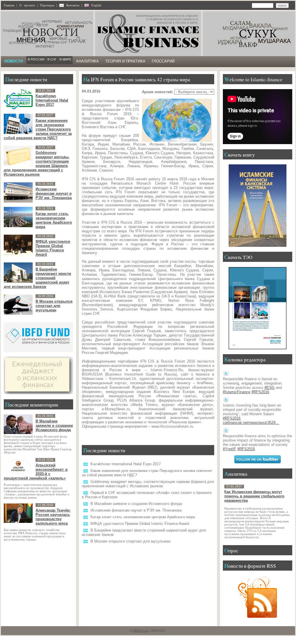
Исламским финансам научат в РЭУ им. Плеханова (136, 510)
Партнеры (47, 5)
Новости (13, 61)
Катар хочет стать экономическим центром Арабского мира (142, 517)
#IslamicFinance (236, 392)
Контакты (72, 5)
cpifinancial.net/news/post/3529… (251, 422)
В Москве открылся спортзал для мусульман (130, 541)
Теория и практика (125, 61)
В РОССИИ (36, 59)
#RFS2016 (260, 392)
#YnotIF (229, 449)
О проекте (27, 5)
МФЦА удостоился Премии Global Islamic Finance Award (139, 523)
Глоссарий (163, 61)
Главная (9, 5)
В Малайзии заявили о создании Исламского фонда (136, 503)
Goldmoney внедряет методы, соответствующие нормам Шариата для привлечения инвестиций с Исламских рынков (148, 483)
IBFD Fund (140, 630)
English (96, 5)
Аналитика (87, 61)
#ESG (269, 387)
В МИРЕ (65, 59)
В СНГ (52, 59)
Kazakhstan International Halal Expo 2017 (125, 464)
